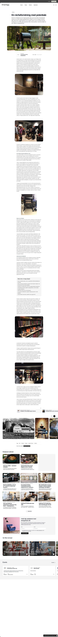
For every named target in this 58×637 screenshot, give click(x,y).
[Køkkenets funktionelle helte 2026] (29, 500)
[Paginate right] (54, 416)
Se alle (52, 562)
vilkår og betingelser (39, 530)
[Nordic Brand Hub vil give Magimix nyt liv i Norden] (29, 462)
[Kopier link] (40, 54)
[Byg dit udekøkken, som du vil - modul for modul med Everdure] (11, 481)
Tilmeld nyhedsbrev (25, 533)
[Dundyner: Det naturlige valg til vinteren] (29, 411)
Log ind (49, 1)
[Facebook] (33, 54)
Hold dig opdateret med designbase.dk (49, 635)
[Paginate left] (52, 416)
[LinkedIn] (35, 54)
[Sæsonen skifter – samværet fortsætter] (11, 462)
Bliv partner (53, 1)
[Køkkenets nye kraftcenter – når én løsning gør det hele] (46, 500)
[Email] (38, 54)
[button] (40, 408)
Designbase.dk (23, 55)
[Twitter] (37, 54)
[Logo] (5, 5)
